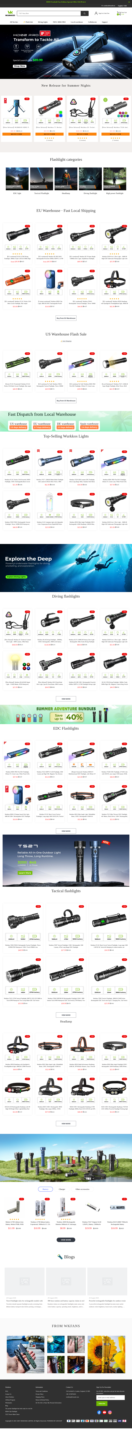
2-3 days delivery (65, 427)
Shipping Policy (40, 1397)
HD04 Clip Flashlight (11, 1411)
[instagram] (110, 1412)
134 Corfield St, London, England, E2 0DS (78, 1391)
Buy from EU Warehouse (66, 318)
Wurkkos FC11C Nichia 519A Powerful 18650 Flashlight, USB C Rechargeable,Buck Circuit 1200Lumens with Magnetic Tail (17, 481)
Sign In (101, 13)
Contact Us (8, 1394)
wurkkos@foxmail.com (72, 1397)
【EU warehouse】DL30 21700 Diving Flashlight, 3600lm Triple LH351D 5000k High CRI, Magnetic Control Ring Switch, (17, 258)
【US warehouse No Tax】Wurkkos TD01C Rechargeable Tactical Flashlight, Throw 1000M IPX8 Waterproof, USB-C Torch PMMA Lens (50, 386)
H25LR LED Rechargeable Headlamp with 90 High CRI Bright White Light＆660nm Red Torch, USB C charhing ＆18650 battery (17, 1109)
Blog (6, 1405)
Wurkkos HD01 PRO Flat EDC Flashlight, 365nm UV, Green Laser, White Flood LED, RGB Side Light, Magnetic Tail (114, 481)
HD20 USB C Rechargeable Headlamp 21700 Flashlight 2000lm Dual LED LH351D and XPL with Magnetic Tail (82, 1109)
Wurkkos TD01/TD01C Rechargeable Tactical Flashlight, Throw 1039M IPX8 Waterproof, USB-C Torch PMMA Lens (17, 524)
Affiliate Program (10, 1400)
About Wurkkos (9, 1397)
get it (84, 2)
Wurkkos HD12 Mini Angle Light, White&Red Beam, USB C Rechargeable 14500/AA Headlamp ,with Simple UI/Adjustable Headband (82, 816)
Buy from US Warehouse (66, 401)
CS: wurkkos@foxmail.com (108, 5)
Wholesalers (8, 1403)
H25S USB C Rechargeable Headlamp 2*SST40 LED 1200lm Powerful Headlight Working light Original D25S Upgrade (114, 1109)
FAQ (6, 1391)
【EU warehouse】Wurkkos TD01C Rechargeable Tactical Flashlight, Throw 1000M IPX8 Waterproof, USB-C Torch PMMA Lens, (82, 303)
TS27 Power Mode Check (12, 1414)
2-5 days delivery (18, 427)
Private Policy (39, 1394)
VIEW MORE (66, 699)
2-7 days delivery (42, 427)
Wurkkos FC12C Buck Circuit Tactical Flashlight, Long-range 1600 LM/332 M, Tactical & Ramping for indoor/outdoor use (49, 816)
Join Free (106, 13)
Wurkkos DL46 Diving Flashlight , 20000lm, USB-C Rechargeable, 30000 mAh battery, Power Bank (49, 642)
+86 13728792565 (71, 1394)
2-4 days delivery (89, 427)
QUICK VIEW (16, 134)
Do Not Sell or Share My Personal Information (48, 1403)
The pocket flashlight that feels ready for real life (18, 1408)
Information (39, 1387)
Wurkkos (8, 1387)
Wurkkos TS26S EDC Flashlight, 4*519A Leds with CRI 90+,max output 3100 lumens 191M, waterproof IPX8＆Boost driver (114, 774)
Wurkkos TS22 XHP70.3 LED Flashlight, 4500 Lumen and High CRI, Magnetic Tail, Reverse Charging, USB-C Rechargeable (50, 774)
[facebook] (99, 1412)
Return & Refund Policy (42, 1400)
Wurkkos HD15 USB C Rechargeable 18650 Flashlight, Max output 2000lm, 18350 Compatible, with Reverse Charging (50, 1109)
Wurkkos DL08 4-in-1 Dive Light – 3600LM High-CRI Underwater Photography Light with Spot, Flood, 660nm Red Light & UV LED (114, 258)
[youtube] (104, 1412)
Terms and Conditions (42, 1391)
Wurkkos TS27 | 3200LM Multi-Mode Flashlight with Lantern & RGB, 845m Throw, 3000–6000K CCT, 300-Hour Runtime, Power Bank (49, 481)
